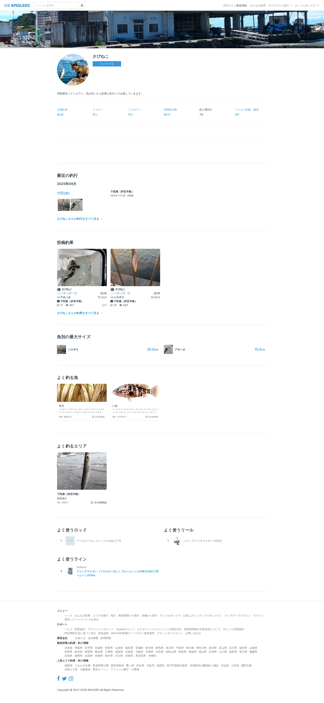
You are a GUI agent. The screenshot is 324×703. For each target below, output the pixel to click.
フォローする (107, 63)
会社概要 (93, 638)
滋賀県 (119, 651)
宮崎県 (129, 655)
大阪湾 (150, 665)
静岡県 (89, 651)
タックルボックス (305, 5)
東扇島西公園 (100, 665)
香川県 (243, 651)
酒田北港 (246, 665)
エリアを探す (100, 615)
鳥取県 (182, 651)
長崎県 (99, 655)
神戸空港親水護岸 (177, 665)
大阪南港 (85, 669)
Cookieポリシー (125, 629)
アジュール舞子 (120, 669)
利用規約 (80, 629)
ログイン (258, 615)
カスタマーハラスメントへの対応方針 (159, 629)
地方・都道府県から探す (125, 615)
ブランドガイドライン (170, 633)
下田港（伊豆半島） (122, 191)
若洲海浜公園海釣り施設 (204, 665)
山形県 (119, 647)
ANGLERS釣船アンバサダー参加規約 (132, 633)
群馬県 (160, 647)
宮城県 (99, 647)
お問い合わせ (193, 633)
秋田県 (109, 647)
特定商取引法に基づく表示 (80, 633)
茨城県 (139, 647)
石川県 (233, 647)
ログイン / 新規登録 (235, 5)
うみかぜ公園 (82, 665)
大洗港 (235, 665)
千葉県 (180, 647)
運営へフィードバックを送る (81, 619)
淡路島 (160, 665)
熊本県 (109, 655)
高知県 (68, 655)
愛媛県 (253, 651)
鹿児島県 (140, 655)
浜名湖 (140, 665)
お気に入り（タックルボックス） (202, 615)
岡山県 (203, 651)
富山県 (223, 647)
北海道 (68, 647)
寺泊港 (225, 665)
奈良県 (160, 651)
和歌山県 (171, 651)
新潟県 (213, 647)
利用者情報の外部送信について (202, 629)
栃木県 (149, 647)
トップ (68, 615)
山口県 (223, 651)
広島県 (213, 651)
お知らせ (80, 638)
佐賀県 (89, 655)
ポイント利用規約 (233, 629)
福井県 (243, 647)
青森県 (78, 647)
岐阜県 (78, 651)
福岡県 (78, 655)
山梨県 (253, 647)
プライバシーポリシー (100, 629)
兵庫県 (149, 651)
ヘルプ (68, 629)
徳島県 (233, 651)
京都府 (129, 651)
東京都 (190, 647)
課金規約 (103, 633)
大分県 (119, 655)
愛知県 (99, 651)
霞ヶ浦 (130, 665)
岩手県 (89, 647)
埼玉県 (170, 647)
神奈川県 (201, 647)
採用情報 (105, 638)
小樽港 (135, 669)
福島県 (129, 647)
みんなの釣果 (258, 5)
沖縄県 (152, 655)
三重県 (109, 651)
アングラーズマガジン (238, 615)
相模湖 (68, 665)
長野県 (68, 651)
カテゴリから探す (278, 5)
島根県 (192, 651)
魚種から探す (150, 615)
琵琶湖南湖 (117, 665)
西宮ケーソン (100, 669)
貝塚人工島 (71, 669)
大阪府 (139, 651)
